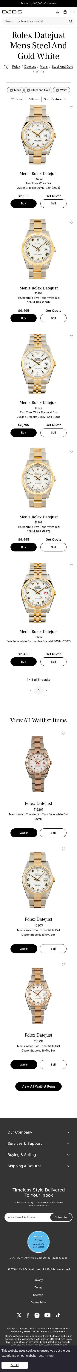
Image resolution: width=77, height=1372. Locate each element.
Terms (38, 1287)
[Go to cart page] (65, 12)
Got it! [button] (15, 1365)
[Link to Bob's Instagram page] (37, 1315)
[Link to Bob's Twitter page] (19, 1315)
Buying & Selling (21, 1154)
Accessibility (38, 1302)
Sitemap (38, 1295)
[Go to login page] (57, 12)
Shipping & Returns (24, 1166)
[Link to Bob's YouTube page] (47, 1315)
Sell (53, 203)
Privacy (38, 1280)
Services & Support (24, 1143)
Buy (23, 203)
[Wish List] (64, 733)
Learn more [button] (46, 1355)
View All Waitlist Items (38, 1086)
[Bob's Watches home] (12, 11)
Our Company (19, 1132)
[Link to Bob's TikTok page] (58, 1315)
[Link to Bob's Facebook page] (28, 1315)
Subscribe (61, 1217)
